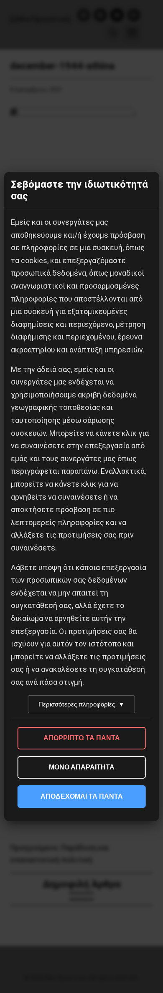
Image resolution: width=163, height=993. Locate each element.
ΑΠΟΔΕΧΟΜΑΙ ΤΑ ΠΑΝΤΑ (82, 796)
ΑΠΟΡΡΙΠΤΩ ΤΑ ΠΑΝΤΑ (81, 738)
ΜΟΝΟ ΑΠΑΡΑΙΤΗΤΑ (82, 767)
